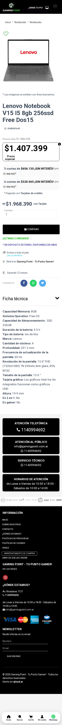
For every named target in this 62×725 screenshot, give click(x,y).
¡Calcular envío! (15, 256)
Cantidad (8, 210)
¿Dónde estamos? (12, 534)
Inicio (8, 22)
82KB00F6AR (13, 128)
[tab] (31, 298)
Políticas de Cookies (13, 543)
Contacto (7, 529)
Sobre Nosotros (11, 524)
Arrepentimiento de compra (19, 553)
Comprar (33, 229)
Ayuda (5, 548)
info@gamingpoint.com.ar (31, 446)
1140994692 (32, 429)
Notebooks (20, 22)
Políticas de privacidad (15, 538)
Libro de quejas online (14, 558)
